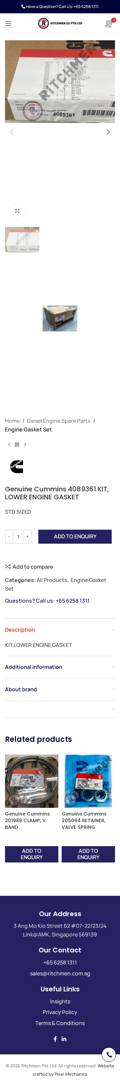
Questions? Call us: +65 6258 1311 (47, 600)
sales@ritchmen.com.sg (60, 973)
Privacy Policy (60, 1012)
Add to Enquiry (75, 536)
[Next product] (25, 444)
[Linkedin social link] (63, 1039)
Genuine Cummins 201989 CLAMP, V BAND (27, 820)
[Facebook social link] (55, 1039)
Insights (60, 1001)
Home (12, 420)
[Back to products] (17, 444)
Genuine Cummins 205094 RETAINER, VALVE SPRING (84, 820)
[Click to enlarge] (17, 211)
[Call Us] (109, 1054)
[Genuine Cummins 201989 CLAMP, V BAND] (31, 781)
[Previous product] (9, 444)
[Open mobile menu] (8, 23)
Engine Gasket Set (28, 429)
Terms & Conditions (60, 1023)
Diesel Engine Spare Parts (58, 420)
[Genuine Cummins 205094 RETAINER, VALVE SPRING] (88, 781)
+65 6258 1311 (86, 6)
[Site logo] (60, 22)
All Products (52, 580)
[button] (11, 132)
